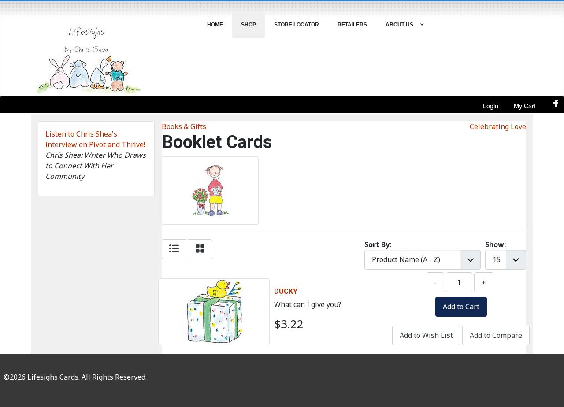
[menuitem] (215, 24)
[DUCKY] (214, 284)
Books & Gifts (184, 126)
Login (490, 105)
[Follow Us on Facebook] (556, 106)
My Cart (525, 105)
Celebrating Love (498, 126)
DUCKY (285, 291)
